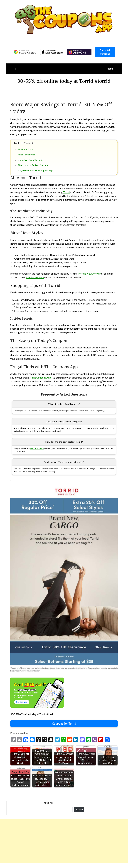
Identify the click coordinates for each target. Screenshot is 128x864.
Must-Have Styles (26, 154)
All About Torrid (25, 149)
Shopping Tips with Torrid (30, 160)
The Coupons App (41, 377)
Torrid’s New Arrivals (89, 273)
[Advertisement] (64, 841)
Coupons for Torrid (64, 723)
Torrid (66, 192)
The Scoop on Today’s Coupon (33, 165)
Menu (109, 68)
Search (48, 803)
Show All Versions (105, 51)
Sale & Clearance (35, 277)
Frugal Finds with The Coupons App (35, 170)
